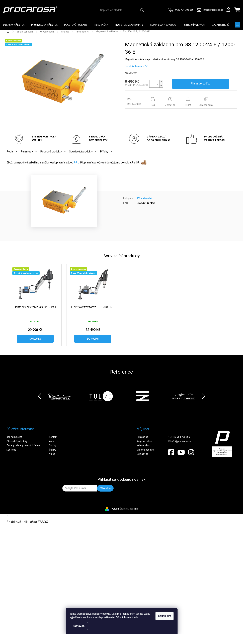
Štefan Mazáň (127, 508)
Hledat (142, 10)
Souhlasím (164, 616)
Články (52, 449)
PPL (76, 162)
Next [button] (203, 396)
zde (136, 617)
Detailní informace (134, 66)
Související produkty (81, 151)
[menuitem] (44, 25)
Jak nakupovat (14, 437)
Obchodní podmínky (17, 441)
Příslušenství (144, 198)
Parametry (27, 151)
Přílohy (104, 151)
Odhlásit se (142, 454)
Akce (51, 441)
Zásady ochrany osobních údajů (23, 445)
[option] (59, 396)
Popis (10, 151)
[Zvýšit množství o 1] (161, 82)
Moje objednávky (145, 449)
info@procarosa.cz (213, 9)
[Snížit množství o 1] (161, 85)
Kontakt (53, 437)
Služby (52, 445)
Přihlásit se (142, 437)
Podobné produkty (51, 151)
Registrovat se (144, 441)
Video (52, 454)
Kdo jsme (11, 449)
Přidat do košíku (200, 83)
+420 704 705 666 (184, 9)
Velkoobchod (143, 445)
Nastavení (78, 626)
